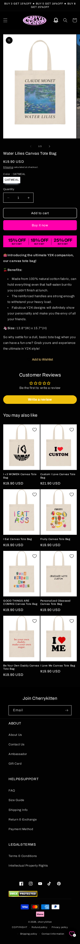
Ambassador (18, 754)
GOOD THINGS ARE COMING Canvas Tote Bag (20, 602)
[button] (5, 20)
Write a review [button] (40, 399)
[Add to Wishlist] (34, 430)
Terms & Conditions (23, 856)
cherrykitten (45, 922)
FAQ (12, 790)
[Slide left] (30, 146)
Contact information (53, 933)
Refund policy (39, 927)
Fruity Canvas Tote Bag (55, 539)
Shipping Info (18, 810)
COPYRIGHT (19, 927)
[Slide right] (49, 146)
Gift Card (15, 763)
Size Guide (16, 800)
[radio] (11, 180)
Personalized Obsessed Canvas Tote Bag (55, 602)
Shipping (8, 167)
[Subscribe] (66, 710)
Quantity (8, 189)
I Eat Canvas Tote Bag (17, 539)
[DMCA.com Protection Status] (23, 895)
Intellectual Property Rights (28, 865)
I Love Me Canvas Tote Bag (57, 665)
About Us (15, 734)
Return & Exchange (23, 819)
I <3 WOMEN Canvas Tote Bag (19, 476)
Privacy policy (60, 927)
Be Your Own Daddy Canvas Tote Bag (21, 667)
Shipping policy (29, 933)
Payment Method (21, 829)
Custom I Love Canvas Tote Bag (58, 476)
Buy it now (40, 225)
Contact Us (17, 744)
